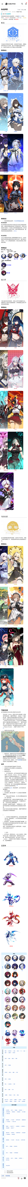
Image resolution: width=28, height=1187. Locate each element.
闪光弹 (20, 1099)
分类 (3, 1175)
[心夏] (10, 255)
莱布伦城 (8, 1113)
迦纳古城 (7, 1132)
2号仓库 (12, 1119)
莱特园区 (7, 1119)
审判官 (6, 1072)
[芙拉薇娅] (3, 265)
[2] (17, 785)
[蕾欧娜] (3, 273)
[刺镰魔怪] (10, 876)
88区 (12, 1110)
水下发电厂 (8, 1121)
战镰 (9, 1089)
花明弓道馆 (18, 1119)
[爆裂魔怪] (11, 856)
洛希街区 (12, 1132)
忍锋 (5, 1089)
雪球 (19, 1101)
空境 (5, 1065)
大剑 (13, 1089)
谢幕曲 (9, 1065)
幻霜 (5, 1058)
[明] (7, 983)
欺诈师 (14, 1052)
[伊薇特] (15, 111)
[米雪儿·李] (16, 255)
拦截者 (24, 1099)
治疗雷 (11, 1099)
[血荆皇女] (11, 916)
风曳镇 (16, 1110)
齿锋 (5, 1052)
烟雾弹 (15, 1099)
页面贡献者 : (3, 1178)
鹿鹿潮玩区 (24, 1119)
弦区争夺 (3, 1146)
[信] (15, 71)
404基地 (7, 1110)
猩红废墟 (8, 1134)
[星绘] (7, 1016)
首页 (3, 14)
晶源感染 (3, 1133)
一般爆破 (3, 1109)
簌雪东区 (17, 1126)
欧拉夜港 (23, 1132)
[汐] (7, 1024)
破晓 (13, 1072)
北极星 (9, 1052)
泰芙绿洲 (23, 1126)
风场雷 (15, 1101)
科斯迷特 (18, 1111)
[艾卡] (15, 409)
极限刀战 (3, 1140)
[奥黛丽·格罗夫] (15, 564)
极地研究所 (18, 1132)
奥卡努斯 (23, 1111)
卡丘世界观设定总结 (19, 221)
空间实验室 (8, 1111)
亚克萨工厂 (12, 1126)
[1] (10, 787)
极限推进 (3, 1127)
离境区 (7, 1126)
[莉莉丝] (11, 936)
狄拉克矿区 (8, 1165)
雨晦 (16, 1058)
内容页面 (8, 1175)
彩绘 (17, 1072)
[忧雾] (15, 152)
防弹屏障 (23, 1101)
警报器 (11, 1101)
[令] (7, 991)
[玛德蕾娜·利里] (15, 605)
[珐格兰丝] (7, 999)
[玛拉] (15, 450)
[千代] (15, 193)
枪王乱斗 (3, 1159)
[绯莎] (22, 1008)
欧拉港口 (20, 1110)
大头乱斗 (3, 1153)
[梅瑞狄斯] (22, 983)
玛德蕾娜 (20, 760)
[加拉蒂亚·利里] (15, 646)
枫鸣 (10, 1072)
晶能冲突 (3, 1165)
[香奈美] (15, 368)
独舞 (9, 1058)
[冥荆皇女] (11, 896)
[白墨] (15, 1016)
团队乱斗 (3, 1114)
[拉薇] (15, 328)
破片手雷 (6, 1099)
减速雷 (6, 1101)
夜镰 (13, 1058)
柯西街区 (13, 1111)
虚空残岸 (13, 1134)
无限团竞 (3, 1121)
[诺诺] (22, 999)
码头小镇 (14, 1121)
